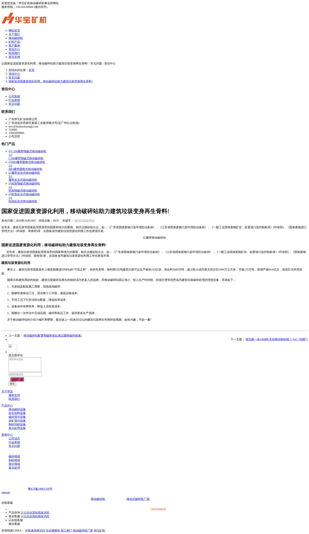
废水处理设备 (17, 428)
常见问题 (14, 77)
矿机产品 (14, 41)
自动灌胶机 (53, 530)
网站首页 (14, 30)
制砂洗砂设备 (17, 424)
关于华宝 (7, 391)
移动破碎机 (16, 38)
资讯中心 (14, 49)
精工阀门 (66, 530)
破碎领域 (14, 456)
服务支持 (14, 395)
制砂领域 (14, 460)
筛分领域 (14, 463)
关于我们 (14, 34)
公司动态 (14, 438)
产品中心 (7, 405)
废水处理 (14, 467)
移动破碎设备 (17, 409)
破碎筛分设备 (17, 416)
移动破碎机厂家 (83, 530)
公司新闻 (14, 96)
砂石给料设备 (17, 413)
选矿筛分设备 (17, 420)
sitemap (5, 492)
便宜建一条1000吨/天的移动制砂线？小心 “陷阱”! (277, 339)
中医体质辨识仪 (35, 530)
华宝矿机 (99, 530)
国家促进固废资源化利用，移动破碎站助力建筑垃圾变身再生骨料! (50, 81)
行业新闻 (14, 100)
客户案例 (14, 45)
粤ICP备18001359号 (40, 488)
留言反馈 (14, 56)
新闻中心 (7, 434)
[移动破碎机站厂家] (23, 21)
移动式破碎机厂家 (138, 499)
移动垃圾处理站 (84, 220)
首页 (31, 70)
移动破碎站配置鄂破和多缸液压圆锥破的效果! (53, 335)
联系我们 (14, 53)
